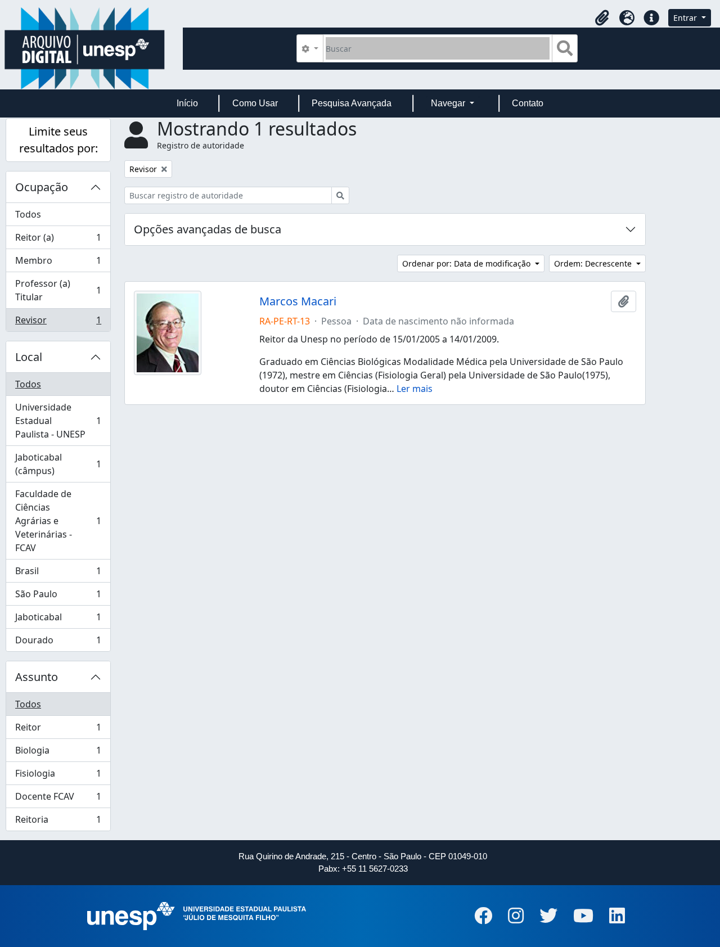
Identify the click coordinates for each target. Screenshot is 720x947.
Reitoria (58, 822)
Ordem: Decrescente (594, 263)
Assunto (36, 676)
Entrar (686, 17)
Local (28, 356)
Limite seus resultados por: (58, 140)
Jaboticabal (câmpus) (58, 464)
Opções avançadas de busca (207, 229)
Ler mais (415, 388)
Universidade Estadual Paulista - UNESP (58, 420)
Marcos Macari (297, 301)
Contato (527, 103)
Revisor (58, 322)
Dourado (58, 642)
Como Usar (255, 103)
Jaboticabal (58, 620)
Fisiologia (58, 776)
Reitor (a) (58, 240)
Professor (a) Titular (58, 290)
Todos (28, 214)
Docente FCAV (58, 799)
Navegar (449, 103)
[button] (602, 18)
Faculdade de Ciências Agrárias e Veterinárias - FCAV (58, 521)
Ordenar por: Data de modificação (467, 263)
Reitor (58, 730)
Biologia (58, 753)
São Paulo (58, 597)
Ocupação (41, 187)
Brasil (58, 574)
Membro (58, 263)
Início (187, 103)
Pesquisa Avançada (352, 103)
